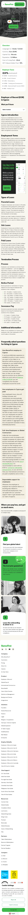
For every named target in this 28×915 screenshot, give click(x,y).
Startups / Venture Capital (8, 724)
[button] (3, 4)
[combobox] (13, 913)
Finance (3, 715)
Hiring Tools (4, 818)
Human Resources (6, 712)
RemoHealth (4, 689)
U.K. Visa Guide (5, 775)
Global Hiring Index (6, 815)
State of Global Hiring (7, 830)
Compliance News (6, 809)
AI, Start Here (4, 673)
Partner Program (5, 846)
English (13, 913)
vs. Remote (4, 860)
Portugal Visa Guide (6, 781)
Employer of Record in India (8, 755)
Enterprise (4, 739)
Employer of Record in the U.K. (9, 758)
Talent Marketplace (6, 840)
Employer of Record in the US (9, 749)
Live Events (4, 812)
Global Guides (5, 806)
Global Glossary (5, 827)
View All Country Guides (7, 767)
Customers (4, 661)
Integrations (4, 701)
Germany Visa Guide (6, 784)
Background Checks (6, 698)
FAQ (2, 833)
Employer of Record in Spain (8, 746)
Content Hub (4, 803)
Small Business (5, 733)
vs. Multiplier (4, 866)
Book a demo (19, 4)
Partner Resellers (5, 849)
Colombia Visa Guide (6, 787)
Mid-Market (4, 736)
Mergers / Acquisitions (7, 721)
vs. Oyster (4, 863)
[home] (9, 4)
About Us (3, 667)
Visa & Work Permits (6, 692)
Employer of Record (6, 680)
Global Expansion (6, 727)
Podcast (3, 821)
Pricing (3, 664)
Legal (2, 718)
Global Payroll (5, 683)
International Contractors (8, 686)
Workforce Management (7, 695)
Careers (3, 670)
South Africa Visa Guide (7, 793)
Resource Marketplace (7, 843)
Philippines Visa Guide (7, 790)
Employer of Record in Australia (9, 764)
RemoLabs (4, 824)
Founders (3, 709)
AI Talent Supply (5, 730)
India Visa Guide (5, 778)
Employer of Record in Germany (9, 752)
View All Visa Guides (6, 796)
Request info (13, 26)
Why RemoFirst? (5, 658)
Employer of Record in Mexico (9, 761)
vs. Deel (3, 857)
